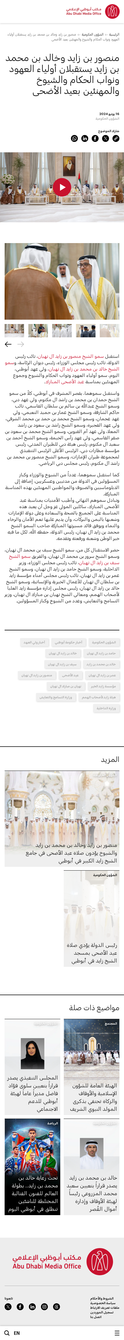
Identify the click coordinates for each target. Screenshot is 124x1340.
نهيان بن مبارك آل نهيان (65, 686)
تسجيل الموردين (102, 1312)
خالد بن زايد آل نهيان (63, 653)
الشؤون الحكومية (93, 34)
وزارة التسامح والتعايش (56, 697)
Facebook (95, 138)
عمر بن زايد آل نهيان (102, 675)
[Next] (8, 344)
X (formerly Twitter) (105, 138)
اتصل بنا (96, 1317)
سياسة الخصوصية (103, 1303)
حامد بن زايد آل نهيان (101, 653)
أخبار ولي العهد (34, 642)
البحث (7, 1333)
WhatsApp (74, 138)
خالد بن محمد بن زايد (101, 664)
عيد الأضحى (70, 675)
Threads (56, 1306)
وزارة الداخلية (106, 708)
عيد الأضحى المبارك (64, 381)
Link (115, 138)
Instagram (44, 1306)
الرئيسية (114, 34)
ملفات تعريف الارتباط (104, 1307)
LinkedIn (84, 138)
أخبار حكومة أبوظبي (68, 642)
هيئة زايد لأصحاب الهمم (99, 697)
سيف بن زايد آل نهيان (62, 664)
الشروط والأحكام (102, 1298)
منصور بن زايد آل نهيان (36, 675)
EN (17, 1333)
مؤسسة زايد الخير (103, 686)
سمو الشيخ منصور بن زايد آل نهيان (71, 356)
